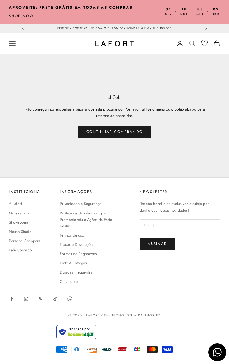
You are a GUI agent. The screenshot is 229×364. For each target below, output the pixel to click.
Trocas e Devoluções (77, 244)
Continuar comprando (114, 131)
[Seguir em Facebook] (12, 299)
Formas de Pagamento (78, 253)
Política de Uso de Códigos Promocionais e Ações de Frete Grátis (86, 219)
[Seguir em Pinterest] (41, 299)
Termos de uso (72, 235)
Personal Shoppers (24, 241)
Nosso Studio (20, 231)
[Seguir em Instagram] (26, 299)
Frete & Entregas (73, 263)
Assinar (157, 243)
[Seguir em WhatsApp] (70, 299)
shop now (21, 15)
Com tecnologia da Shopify (131, 315)
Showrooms (19, 222)
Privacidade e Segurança (80, 203)
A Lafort (15, 203)
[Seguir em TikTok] (55, 299)
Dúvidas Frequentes (76, 272)
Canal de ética (72, 281)
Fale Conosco (20, 250)
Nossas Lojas (20, 213)
